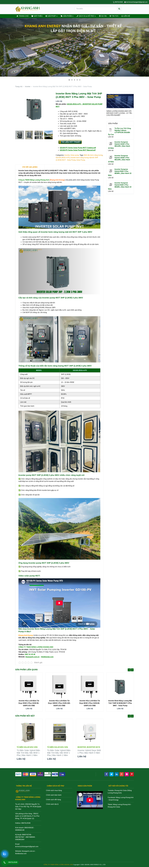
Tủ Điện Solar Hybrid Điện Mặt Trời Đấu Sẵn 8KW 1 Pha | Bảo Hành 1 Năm (28, 752)
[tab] (30, 167)
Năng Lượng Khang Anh (122, 804)
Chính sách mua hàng (54, 790)
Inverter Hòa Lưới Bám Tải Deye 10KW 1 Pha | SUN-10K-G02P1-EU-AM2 (59, 703)
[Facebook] (106, 774)
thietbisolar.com (20, 853)
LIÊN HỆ (126, 16)
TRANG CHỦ (23, 16)
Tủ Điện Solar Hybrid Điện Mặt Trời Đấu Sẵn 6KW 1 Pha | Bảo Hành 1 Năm (58, 752)
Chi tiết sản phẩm (30, 167)
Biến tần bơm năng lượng (93, 155)
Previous (109, 107)
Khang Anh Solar (114, 807)
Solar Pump (80, 160)
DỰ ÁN (104, 16)
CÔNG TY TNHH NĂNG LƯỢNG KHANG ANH (58, 864)
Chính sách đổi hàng (53, 799)
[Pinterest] (132, 774)
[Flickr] (127, 774)
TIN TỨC (115, 16)
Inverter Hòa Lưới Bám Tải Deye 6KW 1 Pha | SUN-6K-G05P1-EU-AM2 (89, 703)
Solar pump (75, 155)
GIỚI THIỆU (38, 16)
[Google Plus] (122, 774)
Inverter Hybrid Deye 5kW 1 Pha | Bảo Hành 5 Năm (89, 751)
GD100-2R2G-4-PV (63, 157)
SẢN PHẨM (67, 16)
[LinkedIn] (117, 774)
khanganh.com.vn (28, 851)
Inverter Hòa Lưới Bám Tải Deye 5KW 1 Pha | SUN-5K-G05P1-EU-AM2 (29, 703)
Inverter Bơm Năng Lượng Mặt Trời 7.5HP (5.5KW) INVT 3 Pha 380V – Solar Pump (120, 703)
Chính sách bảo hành (53, 795)
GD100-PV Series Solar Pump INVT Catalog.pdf (78, 148)
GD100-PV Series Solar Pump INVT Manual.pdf (77, 150)
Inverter (67, 155)
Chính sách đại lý (52, 804)
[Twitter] (111, 774)
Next (131, 107)
